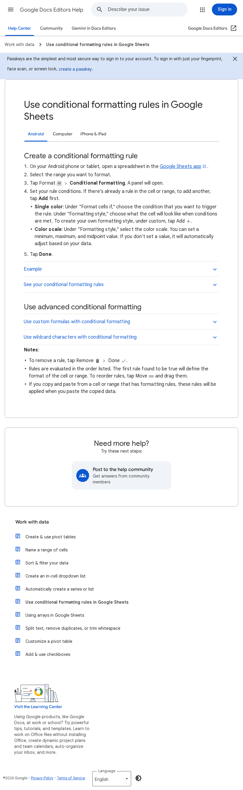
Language (106, 771)
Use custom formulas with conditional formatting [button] (77, 322)
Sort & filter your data (46, 563)
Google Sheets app (180, 166)
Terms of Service (71, 778)
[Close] (235, 60)
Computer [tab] (63, 134)
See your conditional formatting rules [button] (64, 285)
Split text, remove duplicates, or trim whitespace (72, 628)
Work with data (32, 522)
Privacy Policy (42, 778)
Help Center (19, 28)
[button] (11, 9)
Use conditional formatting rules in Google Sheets (77, 602)
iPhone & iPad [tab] (93, 134)
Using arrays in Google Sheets (54, 615)
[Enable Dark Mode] (138, 778)
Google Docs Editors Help (51, 10)
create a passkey (75, 69)
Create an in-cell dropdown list (55, 576)
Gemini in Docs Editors (94, 28)
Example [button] (33, 269)
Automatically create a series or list (59, 589)
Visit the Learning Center (38, 706)
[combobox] (147, 9)
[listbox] (111, 778)
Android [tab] (36, 134)
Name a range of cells (46, 550)
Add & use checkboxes (47, 654)
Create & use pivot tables (50, 537)
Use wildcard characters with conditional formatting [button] (80, 337)
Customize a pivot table (48, 641)
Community (51, 28)
